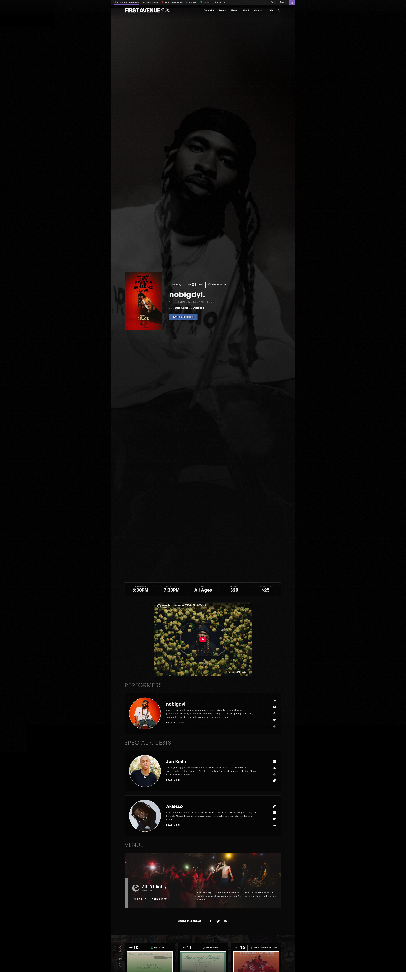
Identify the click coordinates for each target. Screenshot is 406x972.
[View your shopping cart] (292, 2)
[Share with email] (225, 921)
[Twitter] (274, 719)
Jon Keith (176, 762)
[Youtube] (274, 726)
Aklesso (174, 807)
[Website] (274, 700)
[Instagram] (274, 707)
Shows (138, 899)
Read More (173, 723)
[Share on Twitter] (218, 921)
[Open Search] (278, 11)
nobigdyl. (176, 704)
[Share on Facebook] (210, 921)
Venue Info (159, 899)
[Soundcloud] (274, 767)
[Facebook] (274, 713)
